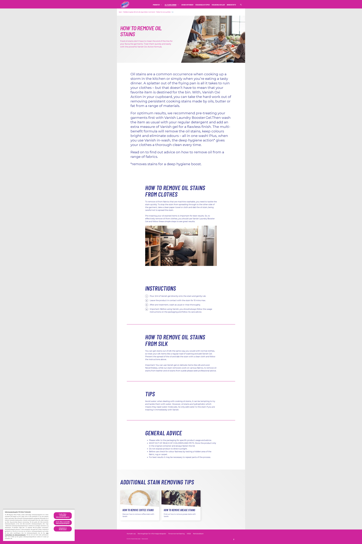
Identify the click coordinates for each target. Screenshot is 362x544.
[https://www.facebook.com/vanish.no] (233, 539)
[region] (39, 525)
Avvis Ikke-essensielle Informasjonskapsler (63, 522)
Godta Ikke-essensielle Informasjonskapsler (62, 515)
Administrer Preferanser (63, 528)
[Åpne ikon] (241, 5)
